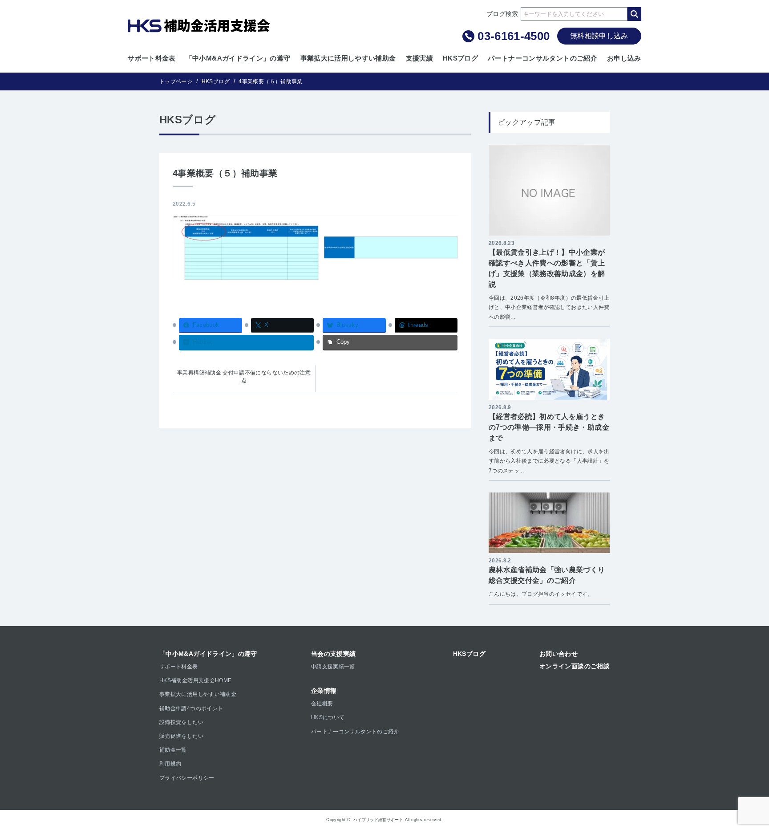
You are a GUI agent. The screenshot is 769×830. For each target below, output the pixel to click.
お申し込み (624, 58)
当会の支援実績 (333, 653)
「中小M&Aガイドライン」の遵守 (238, 58)
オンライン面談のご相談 (574, 666)
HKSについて (328, 717)
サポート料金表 (152, 58)
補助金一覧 (173, 750)
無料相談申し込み (599, 36)
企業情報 (323, 690)
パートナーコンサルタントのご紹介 (542, 58)
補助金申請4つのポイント (191, 708)
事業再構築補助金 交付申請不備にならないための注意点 (244, 377)
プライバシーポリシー (187, 778)
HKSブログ (460, 58)
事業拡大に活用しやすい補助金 (348, 58)
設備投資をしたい (181, 722)
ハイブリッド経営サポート (378, 820)
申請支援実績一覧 (333, 666)
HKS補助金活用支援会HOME (195, 680)
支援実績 (419, 58)
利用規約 (170, 764)
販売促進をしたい (181, 736)
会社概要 (322, 703)
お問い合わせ (558, 653)
